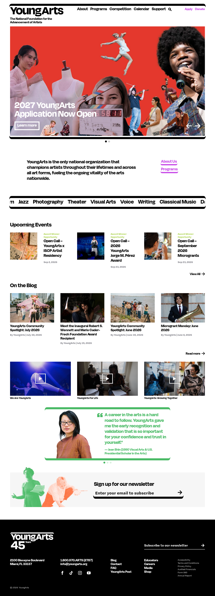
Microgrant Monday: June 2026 (179, 328)
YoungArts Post (121, 572)
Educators (151, 560)
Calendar (141, 8)
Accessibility (184, 560)
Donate (200, 9)
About (82, 8)
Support (159, 8)
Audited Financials (187, 569)
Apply (188, 9)
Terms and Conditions (188, 563)
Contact (116, 564)
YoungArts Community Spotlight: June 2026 (128, 328)
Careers (149, 564)
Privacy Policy (184, 566)
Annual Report (185, 575)
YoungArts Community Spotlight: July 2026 (27, 328)
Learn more (27, 125)
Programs (98, 8)
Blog (113, 560)
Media (148, 568)
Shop (147, 572)
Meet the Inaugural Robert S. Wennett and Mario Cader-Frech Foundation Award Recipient (81, 332)
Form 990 (182, 572)
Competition (120, 8)
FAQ (113, 568)
